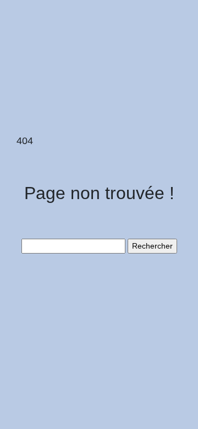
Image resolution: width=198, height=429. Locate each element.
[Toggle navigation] (23, 26)
